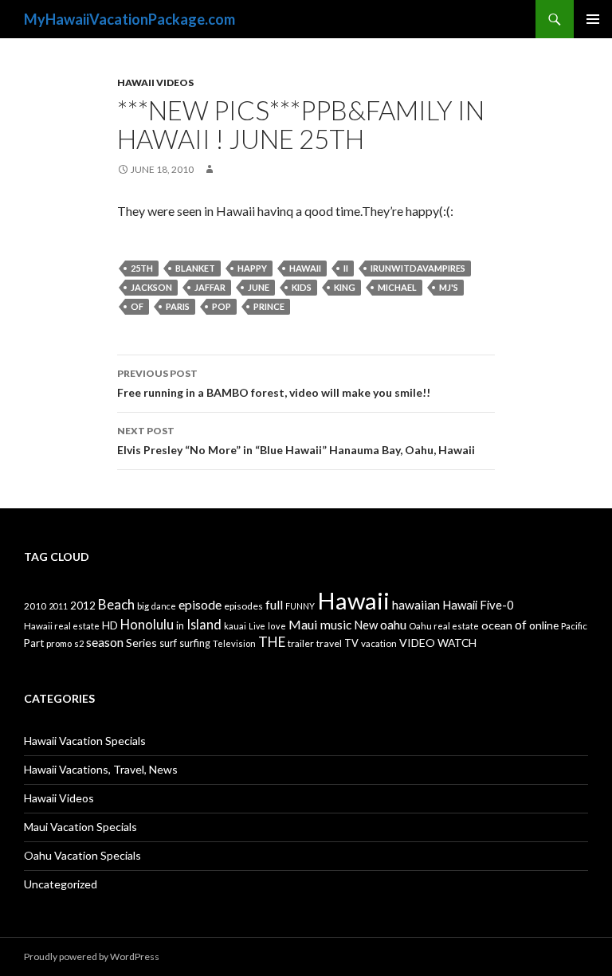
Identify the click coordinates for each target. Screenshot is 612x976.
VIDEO (417, 642)
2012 (83, 605)
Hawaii (305, 268)
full (274, 604)
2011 (58, 606)
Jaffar (210, 287)
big (143, 606)
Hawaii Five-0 (478, 605)
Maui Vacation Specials (80, 826)
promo (59, 643)
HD (110, 625)
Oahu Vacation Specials (82, 855)
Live (257, 626)
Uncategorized (60, 884)
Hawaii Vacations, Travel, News (101, 769)
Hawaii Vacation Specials (85, 740)
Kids (302, 287)
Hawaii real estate (62, 626)
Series (141, 642)
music (335, 624)
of (137, 306)
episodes (243, 606)
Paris (178, 306)
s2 (79, 643)
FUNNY (300, 606)
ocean (496, 625)
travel (329, 643)
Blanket (195, 268)
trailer (301, 643)
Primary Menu (593, 19)
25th (142, 268)
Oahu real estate (444, 626)
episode (200, 604)
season (105, 642)
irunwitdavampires (418, 268)
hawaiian (416, 605)
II (345, 268)
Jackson (151, 287)
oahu (393, 624)
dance (163, 606)
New (366, 624)
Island (204, 624)
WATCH (457, 642)
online (544, 625)
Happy (252, 268)
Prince (268, 306)
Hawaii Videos (155, 82)
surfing (194, 643)
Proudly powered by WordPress (91, 956)
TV (351, 643)
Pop (221, 306)
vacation (379, 643)
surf (168, 643)
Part (34, 643)
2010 (35, 606)
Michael (397, 287)
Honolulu (147, 624)
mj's (448, 287)
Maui (303, 624)
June (258, 287)
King (344, 287)
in (180, 626)
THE (271, 641)
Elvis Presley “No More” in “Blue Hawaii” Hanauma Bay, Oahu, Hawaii (296, 441)
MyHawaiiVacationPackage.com (129, 19)
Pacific (574, 626)
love (277, 626)
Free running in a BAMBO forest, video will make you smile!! (273, 383)
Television (234, 643)
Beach (116, 604)
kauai (235, 626)
